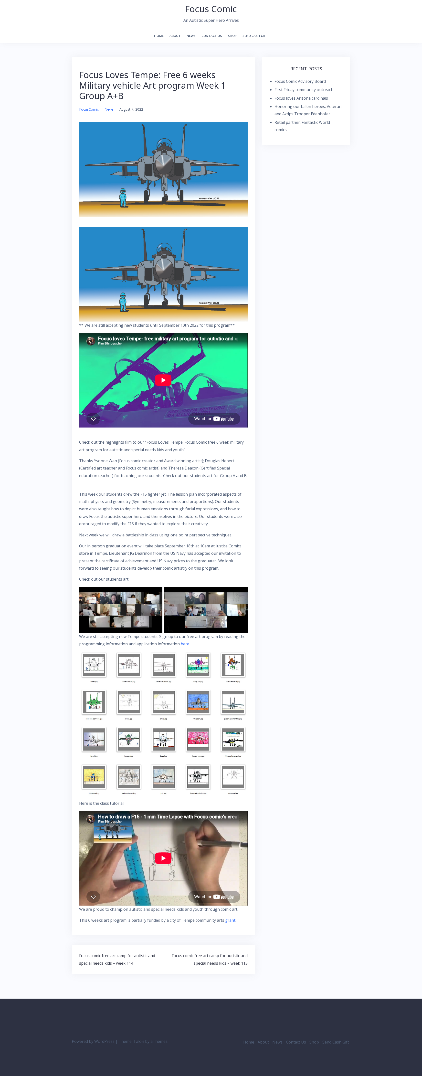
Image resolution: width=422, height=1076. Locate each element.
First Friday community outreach (303, 89)
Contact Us (211, 35)
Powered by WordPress (93, 1041)
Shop (232, 35)
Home (159, 35)
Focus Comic (211, 9)
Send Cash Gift (255, 35)
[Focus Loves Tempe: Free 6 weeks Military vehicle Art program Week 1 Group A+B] (163, 169)
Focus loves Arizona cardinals (301, 98)
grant (230, 920)
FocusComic (89, 109)
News (191, 35)
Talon (138, 1041)
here (185, 644)
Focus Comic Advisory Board (300, 81)
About (175, 35)
